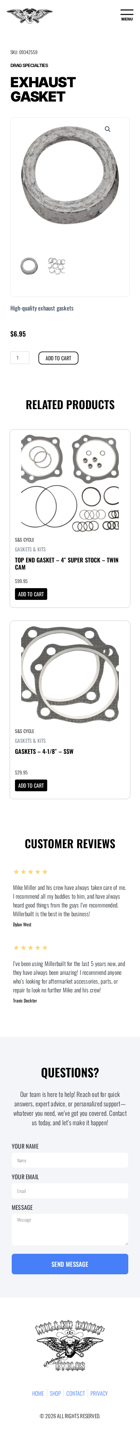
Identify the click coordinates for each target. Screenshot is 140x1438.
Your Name (25, 1146)
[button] (108, 129)
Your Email (25, 1176)
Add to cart (58, 358)
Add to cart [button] (31, 594)
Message (22, 1207)
